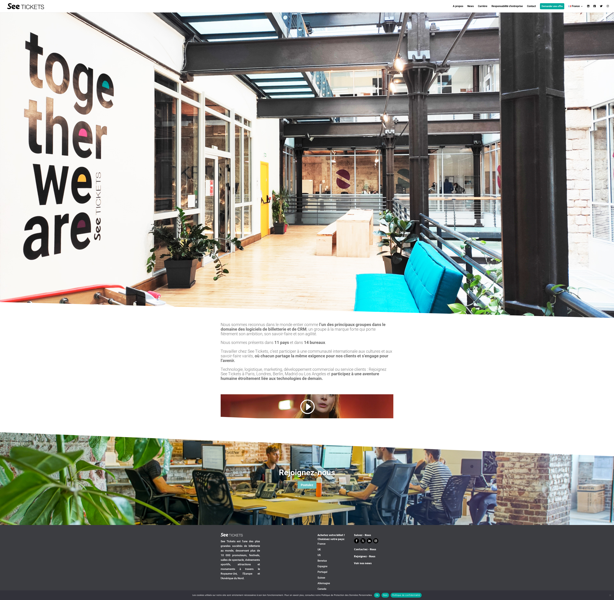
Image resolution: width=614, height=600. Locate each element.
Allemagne (324, 583)
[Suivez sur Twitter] (363, 540)
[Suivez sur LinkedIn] (369, 540)
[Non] (610, 595)
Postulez (307, 485)
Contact (531, 6)
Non (385, 595)
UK (319, 549)
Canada (322, 588)
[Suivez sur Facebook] (356, 540)
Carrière (482, 6)
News (470, 6)
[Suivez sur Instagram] (375, 540)
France (322, 543)
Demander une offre (552, 6)
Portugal (322, 571)
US (319, 555)
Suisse (321, 577)
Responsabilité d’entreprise (507, 6)
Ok (377, 595)
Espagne (322, 566)
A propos (458, 6)
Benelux (322, 560)
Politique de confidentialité (406, 595)
